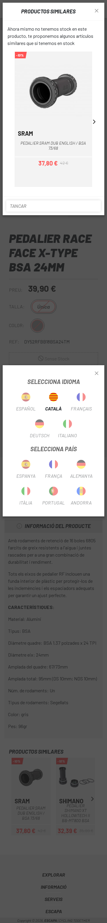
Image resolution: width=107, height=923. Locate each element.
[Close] (97, 373)
